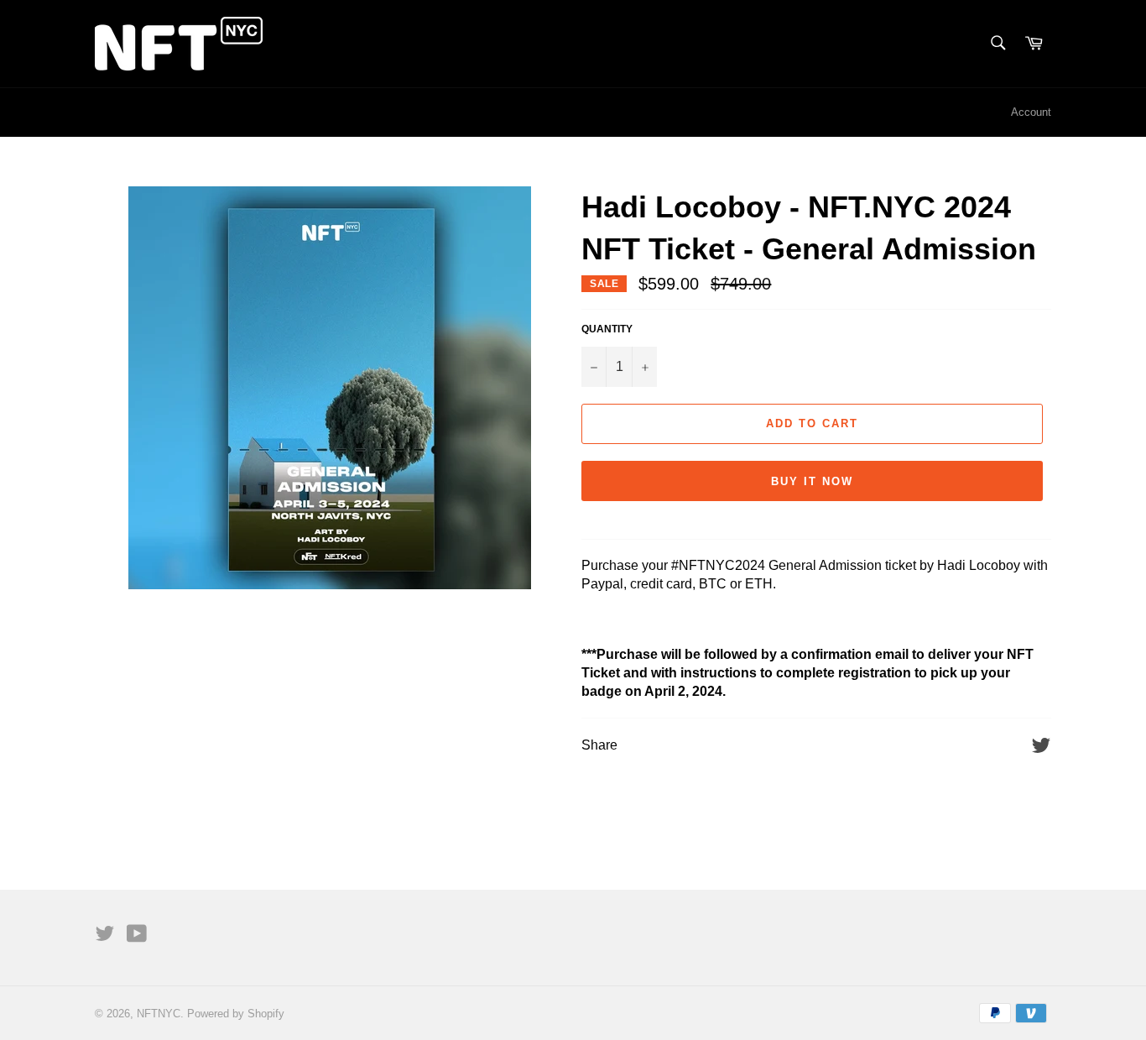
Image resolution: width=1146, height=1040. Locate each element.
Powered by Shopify (235, 1013)
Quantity (607, 329)
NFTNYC (158, 1013)
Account (1031, 112)
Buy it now (812, 481)
